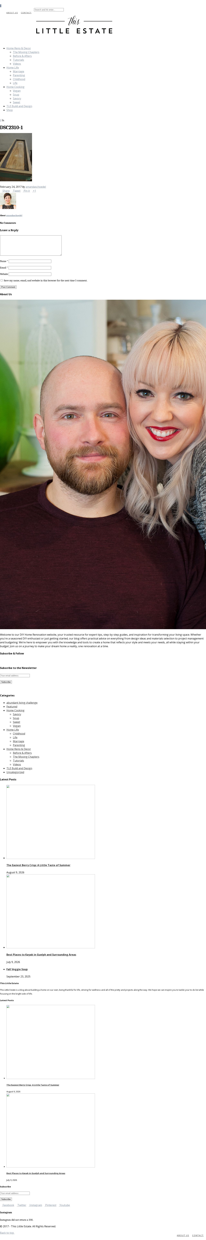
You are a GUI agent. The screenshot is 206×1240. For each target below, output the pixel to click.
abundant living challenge (21, 702)
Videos (17, 63)
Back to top (7, 1233)
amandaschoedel (36, 187)
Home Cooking (15, 87)
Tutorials (18, 60)
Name (4, 261)
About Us (12, 12)
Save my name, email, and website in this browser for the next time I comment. (45, 280)
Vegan (17, 91)
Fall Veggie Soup (17, 969)
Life (15, 83)
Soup (16, 94)
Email (4, 267)
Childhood (19, 79)
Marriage (18, 71)
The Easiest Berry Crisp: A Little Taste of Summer (38, 865)
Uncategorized (15, 772)
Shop (9, 110)
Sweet (16, 102)
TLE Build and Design (19, 106)
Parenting (19, 75)
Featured (11, 706)
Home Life (12, 67)
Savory (17, 98)
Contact (26, 12)
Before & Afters (22, 56)
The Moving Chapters (26, 52)
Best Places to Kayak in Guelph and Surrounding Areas (41, 954)
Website (4, 274)
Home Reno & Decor (18, 48)
